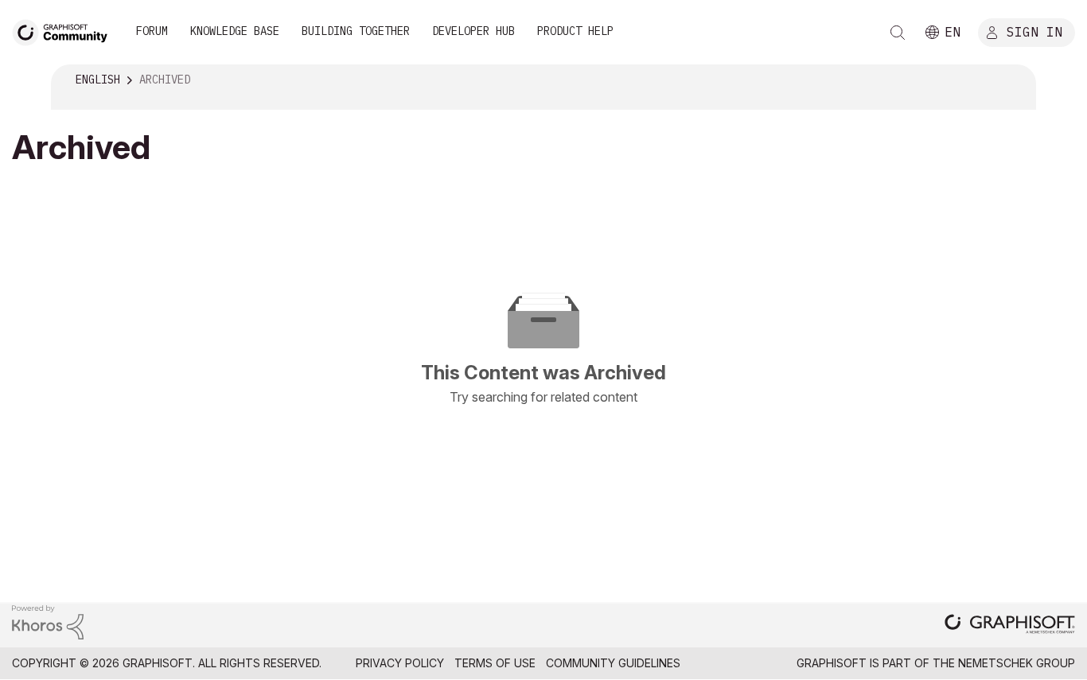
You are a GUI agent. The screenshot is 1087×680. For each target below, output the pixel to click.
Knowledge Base (234, 31)
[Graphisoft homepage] (1010, 625)
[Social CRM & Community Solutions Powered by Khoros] (48, 621)
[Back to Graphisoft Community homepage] (65, 30)
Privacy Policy (400, 663)
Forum (152, 31)
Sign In (1034, 31)
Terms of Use (495, 663)
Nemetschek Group (1016, 663)
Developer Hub (473, 31)
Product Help (575, 31)
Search (898, 33)
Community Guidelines (613, 663)
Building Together (356, 31)
